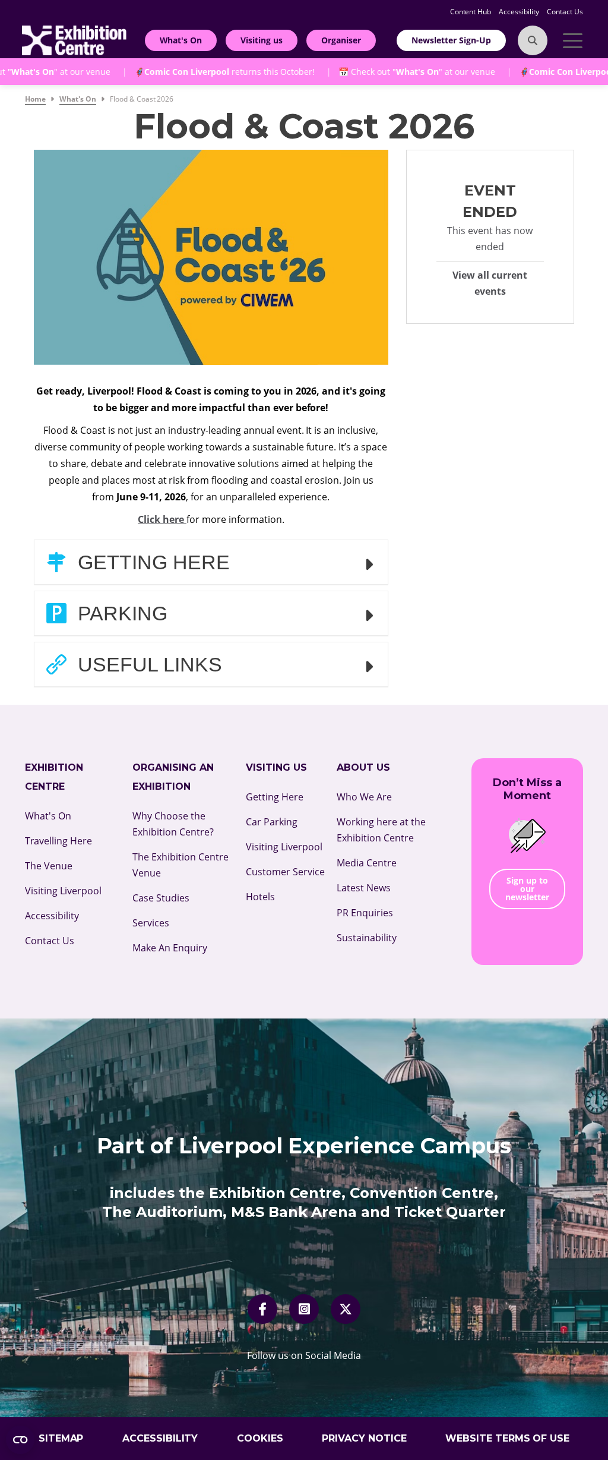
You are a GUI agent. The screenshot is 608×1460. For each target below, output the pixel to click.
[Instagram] (304, 1309)
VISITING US (276, 767)
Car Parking (271, 821)
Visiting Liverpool (63, 890)
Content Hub (471, 12)
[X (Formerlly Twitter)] (345, 1309)
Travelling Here (58, 840)
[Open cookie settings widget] (20, 1440)
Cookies (260, 1438)
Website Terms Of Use (507, 1438)
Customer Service (285, 871)
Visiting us (261, 40)
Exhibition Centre (54, 777)
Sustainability (367, 937)
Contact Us (565, 12)
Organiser (341, 40)
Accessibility (520, 12)
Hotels (260, 896)
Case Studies (160, 897)
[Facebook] (262, 1309)
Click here (162, 519)
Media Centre (367, 862)
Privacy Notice (364, 1438)
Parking (119, 613)
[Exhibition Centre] (74, 39)
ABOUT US (363, 767)
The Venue (48, 865)
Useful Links (147, 664)
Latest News (364, 887)
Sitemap (61, 1438)
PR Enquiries (365, 912)
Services (150, 922)
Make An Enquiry (169, 947)
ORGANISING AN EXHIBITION (173, 777)
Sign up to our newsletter (527, 889)
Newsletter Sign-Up (451, 40)
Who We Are (364, 796)
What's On (181, 40)
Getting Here (151, 562)
